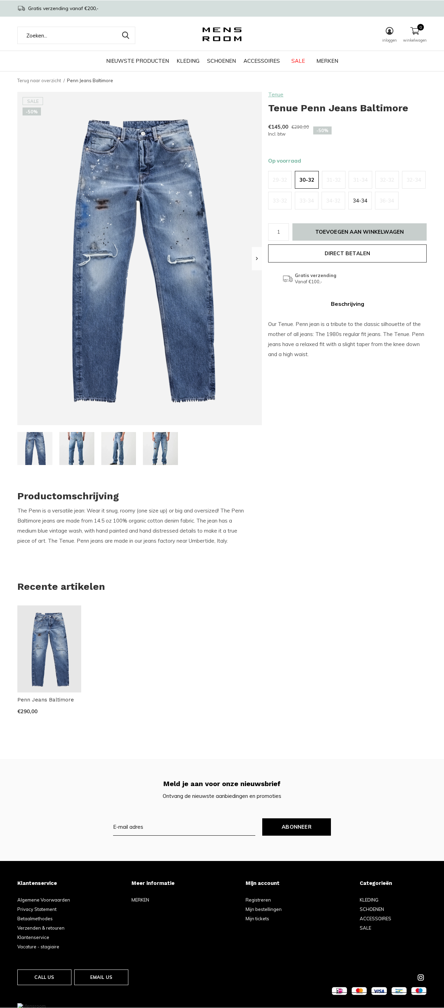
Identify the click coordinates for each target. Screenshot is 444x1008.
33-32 (280, 200)
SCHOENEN (221, 61)
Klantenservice (33, 937)
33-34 (306, 200)
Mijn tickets (257, 918)
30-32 (306, 179)
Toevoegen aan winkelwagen (359, 232)
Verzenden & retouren (41, 928)
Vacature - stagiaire (38, 946)
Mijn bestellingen (264, 909)
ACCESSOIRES (262, 61)
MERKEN (327, 61)
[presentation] (257, 258)
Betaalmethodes (35, 918)
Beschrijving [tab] (347, 303)
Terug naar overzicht (39, 80)
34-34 (360, 200)
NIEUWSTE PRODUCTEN (137, 61)
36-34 (386, 200)
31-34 (360, 179)
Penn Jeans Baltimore (45, 700)
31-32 (333, 179)
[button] (34, 448)
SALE (298, 61)
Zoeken (125, 35)
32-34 (414, 179)
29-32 (280, 179)
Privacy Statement (37, 909)
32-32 (387, 179)
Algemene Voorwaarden (43, 900)
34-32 (333, 200)
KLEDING (188, 61)
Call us (44, 977)
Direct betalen (347, 253)
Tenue (275, 94)
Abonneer (296, 827)
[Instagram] (421, 977)
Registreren (258, 900)
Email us (101, 977)
